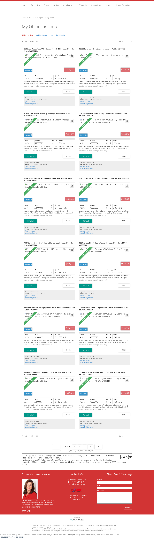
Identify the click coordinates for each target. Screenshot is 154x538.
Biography (83, 5)
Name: (99, 480)
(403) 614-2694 (30, 102)
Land (51, 35)
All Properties (27, 35)
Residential (60, 35)
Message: (100, 491)
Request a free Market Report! (12, 537)
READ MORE (26, 511)
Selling (56, 5)
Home (24, 5)
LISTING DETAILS (30, 92)
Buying (46, 5)
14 (90, 447)
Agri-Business (41, 35)
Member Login (69, 5)
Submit (128, 508)
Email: (99, 485)
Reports (108, 5)
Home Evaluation (123, 5)
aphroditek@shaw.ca (47, 18)
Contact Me (96, 5)
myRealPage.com (77, 519)
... (84, 447)
